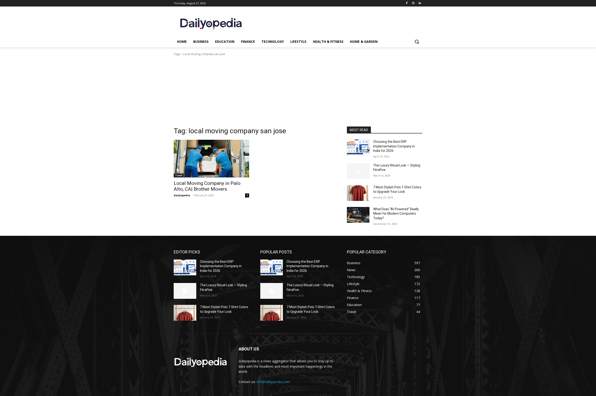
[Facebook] (407, 3)
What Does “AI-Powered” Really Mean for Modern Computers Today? (396, 213)
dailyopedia (182, 195)
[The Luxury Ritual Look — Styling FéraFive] (358, 171)
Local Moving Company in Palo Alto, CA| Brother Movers (207, 186)
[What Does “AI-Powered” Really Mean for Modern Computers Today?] (358, 215)
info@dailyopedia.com (273, 381)
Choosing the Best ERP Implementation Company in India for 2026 (394, 146)
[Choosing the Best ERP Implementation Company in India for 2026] (358, 147)
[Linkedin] (419, 3)
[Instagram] (413, 3)
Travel (178, 175)
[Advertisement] (298, 91)
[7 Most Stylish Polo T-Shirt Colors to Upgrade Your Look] (358, 193)
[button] (416, 41)
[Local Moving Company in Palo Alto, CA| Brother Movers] (211, 158)
